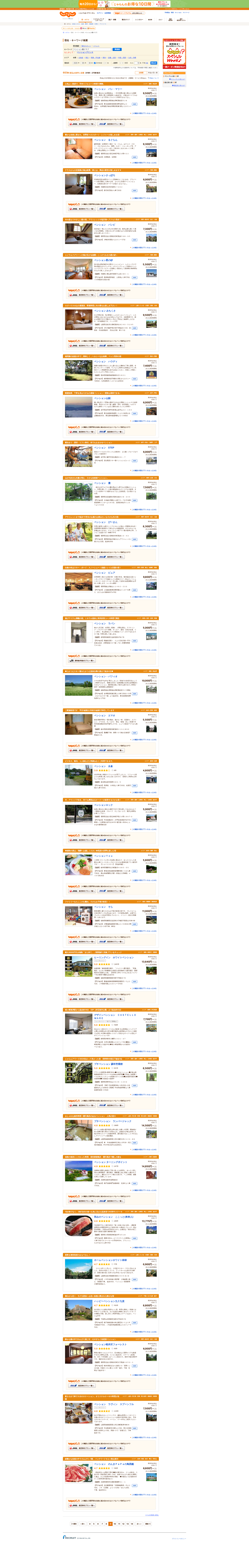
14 (132, 1524)
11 (119, 1524)
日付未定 (99, 63)
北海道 (80, 58)
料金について (154, 78)
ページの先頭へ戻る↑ (152, 1515)
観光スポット (86, 46)
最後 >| (147, 1524)
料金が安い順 (153, 73)
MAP (134, 104)
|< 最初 (74, 1524)
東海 (104, 58)
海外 (170, 19)
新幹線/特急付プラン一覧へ (84, 661)
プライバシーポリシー (179, 1539)
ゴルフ (160, 19)
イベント (96, 46)
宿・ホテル (66, 32)
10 (115, 1524)
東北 (87, 58)
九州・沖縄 (132, 58)
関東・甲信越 (95, 58)
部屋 (126, 63)
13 (128, 1524)
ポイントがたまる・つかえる (71, 28)
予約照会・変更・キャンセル (173, 12)
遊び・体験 (112, 20)
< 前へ (83, 1524)
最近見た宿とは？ (179, 85)
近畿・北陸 (112, 58)
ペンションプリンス (85, 52)
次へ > (139, 1524)
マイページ (186, 12)
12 (123, 1524)
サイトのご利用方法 (171, 9)
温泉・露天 (84, 24)
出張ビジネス (76, 24)
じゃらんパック (98, 19)
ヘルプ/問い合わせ (183, 9)
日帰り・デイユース (100, 24)
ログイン (100, 13)
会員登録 (108, 13)
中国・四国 (122, 58)
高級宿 (91, 24)
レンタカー (139, 20)
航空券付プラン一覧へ (87, 124)
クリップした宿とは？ (178, 79)
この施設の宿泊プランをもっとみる (144, 113)
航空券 (150, 19)
